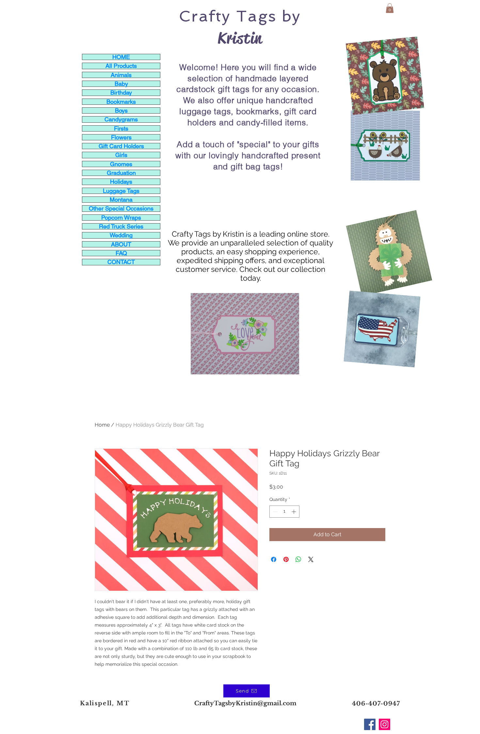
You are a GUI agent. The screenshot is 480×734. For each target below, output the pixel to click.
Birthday (121, 92)
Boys (121, 110)
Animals (121, 75)
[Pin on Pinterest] (286, 559)
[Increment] (294, 511)
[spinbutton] (284, 511)
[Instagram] (384, 724)
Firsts (121, 128)
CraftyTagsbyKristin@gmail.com (245, 703)
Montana (121, 199)
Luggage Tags (121, 191)
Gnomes (121, 164)
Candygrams (121, 119)
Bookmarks (121, 101)
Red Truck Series (121, 226)
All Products (121, 66)
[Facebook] (370, 724)
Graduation (121, 173)
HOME (121, 57)
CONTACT (121, 262)
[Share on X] (311, 559)
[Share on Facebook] (274, 559)
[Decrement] (274, 511)
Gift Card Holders (121, 146)
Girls (121, 155)
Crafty (205, 16)
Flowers (121, 137)
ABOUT (121, 244)
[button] (390, 8)
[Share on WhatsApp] (298, 559)
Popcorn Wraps (121, 217)
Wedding (121, 235)
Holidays (121, 181)
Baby (121, 83)
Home (102, 425)
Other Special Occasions (121, 208)
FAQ (121, 253)
